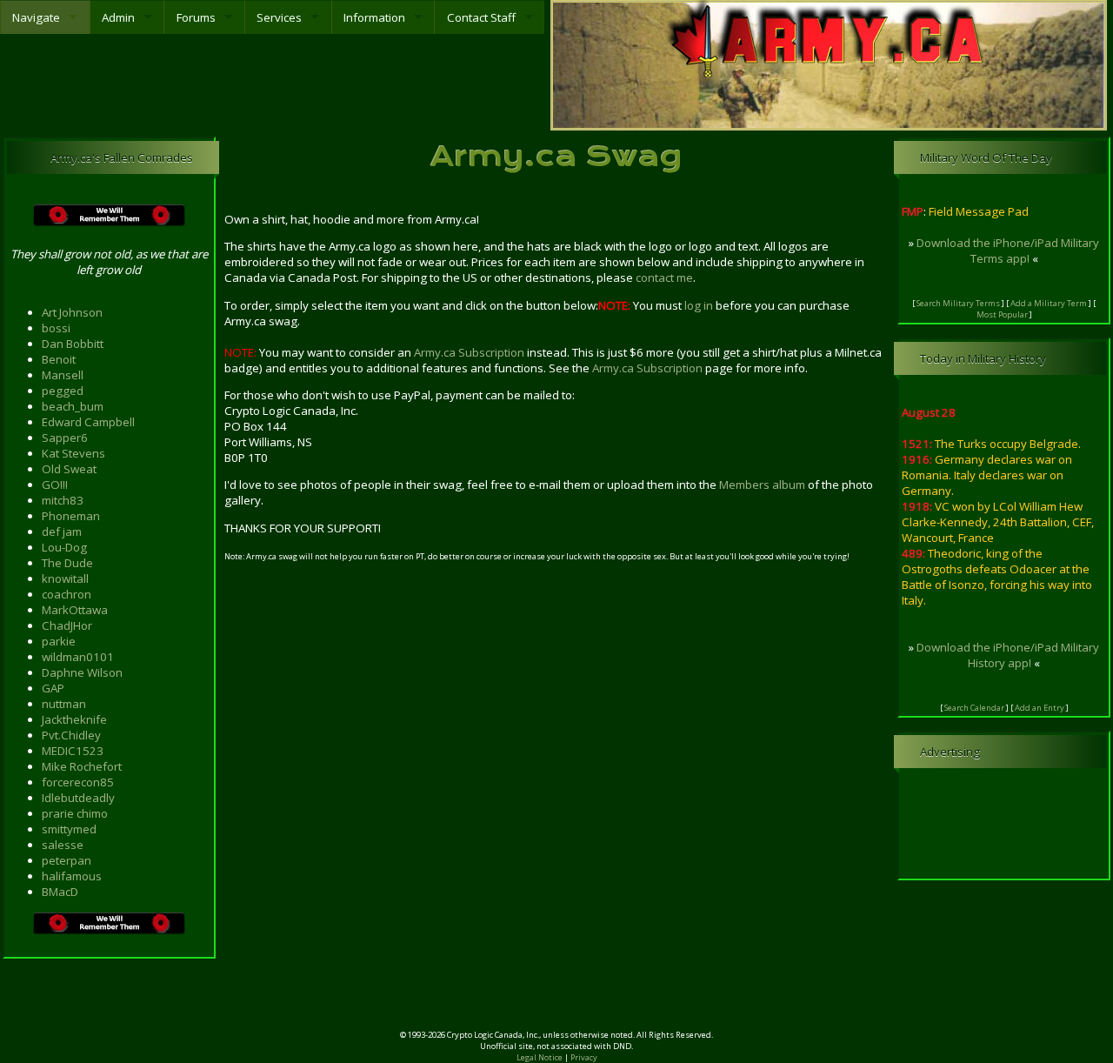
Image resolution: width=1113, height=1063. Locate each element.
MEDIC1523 (72, 751)
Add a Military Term (1048, 303)
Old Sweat (69, 469)
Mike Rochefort (82, 766)
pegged (62, 390)
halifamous (72, 876)
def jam (62, 531)
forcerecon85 (78, 782)
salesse (62, 844)
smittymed (69, 829)
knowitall (65, 578)
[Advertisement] (556, 1000)
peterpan (66, 860)
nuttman (64, 704)
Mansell (62, 375)
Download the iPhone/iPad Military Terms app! (1007, 250)
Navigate (36, 17)
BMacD (60, 891)
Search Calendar (974, 707)
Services (279, 17)
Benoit (59, 359)
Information (374, 17)
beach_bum (72, 406)
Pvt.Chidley (71, 735)
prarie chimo (75, 813)
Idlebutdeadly (78, 798)
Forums (196, 17)
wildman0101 (78, 657)
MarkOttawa (75, 610)
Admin (118, 17)
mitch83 (62, 500)
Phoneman (71, 516)
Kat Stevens (73, 453)
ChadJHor (67, 625)
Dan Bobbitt (72, 343)
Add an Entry (1039, 707)
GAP (53, 688)
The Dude (67, 563)
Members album (762, 484)
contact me (664, 277)
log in (698, 305)
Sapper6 (65, 437)
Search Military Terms (958, 303)
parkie (59, 641)
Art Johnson (72, 312)
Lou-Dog (64, 547)
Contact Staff (481, 17)
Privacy (583, 1057)
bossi (56, 328)
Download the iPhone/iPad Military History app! (1007, 655)
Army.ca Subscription (469, 352)
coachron (66, 594)
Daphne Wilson (82, 672)
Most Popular (1002, 314)
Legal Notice (540, 1057)
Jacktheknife (74, 719)
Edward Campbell (88, 422)
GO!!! (55, 484)
